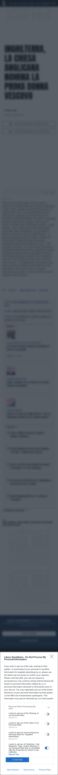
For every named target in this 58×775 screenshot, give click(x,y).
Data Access (29, 770)
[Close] (52, 657)
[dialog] (29, 713)
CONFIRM (17, 760)
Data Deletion (13, 770)
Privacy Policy (45, 770)
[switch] (47, 714)
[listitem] (29, 707)
